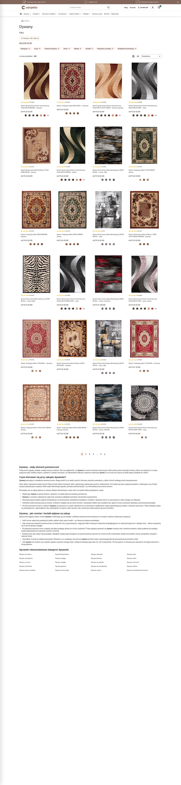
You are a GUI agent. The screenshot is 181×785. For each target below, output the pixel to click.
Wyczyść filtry (25, 43)
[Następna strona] (104, 454)
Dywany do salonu (25, 554)
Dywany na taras (24, 562)
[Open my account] (152, 7)
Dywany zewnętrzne (26, 558)
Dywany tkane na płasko (27, 570)
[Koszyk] (158, 7)
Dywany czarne (96, 570)
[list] (138, 56)
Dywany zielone (132, 566)
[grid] (133, 56)
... (97, 454)
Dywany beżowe (96, 558)
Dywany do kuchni (133, 562)
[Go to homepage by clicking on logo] (29, 7)
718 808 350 (144, 7)
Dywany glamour (60, 566)
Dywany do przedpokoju (99, 566)
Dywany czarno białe (62, 570)
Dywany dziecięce (97, 554)
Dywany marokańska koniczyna (137, 570)
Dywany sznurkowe (25, 566)
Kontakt (133, 7)
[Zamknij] (178, 2)
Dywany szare (131, 558)
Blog (126, 7)
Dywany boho (131, 554)
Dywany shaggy (60, 558)
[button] (108, 7)
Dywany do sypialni (97, 562)
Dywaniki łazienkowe (62, 554)
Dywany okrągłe (60, 562)
